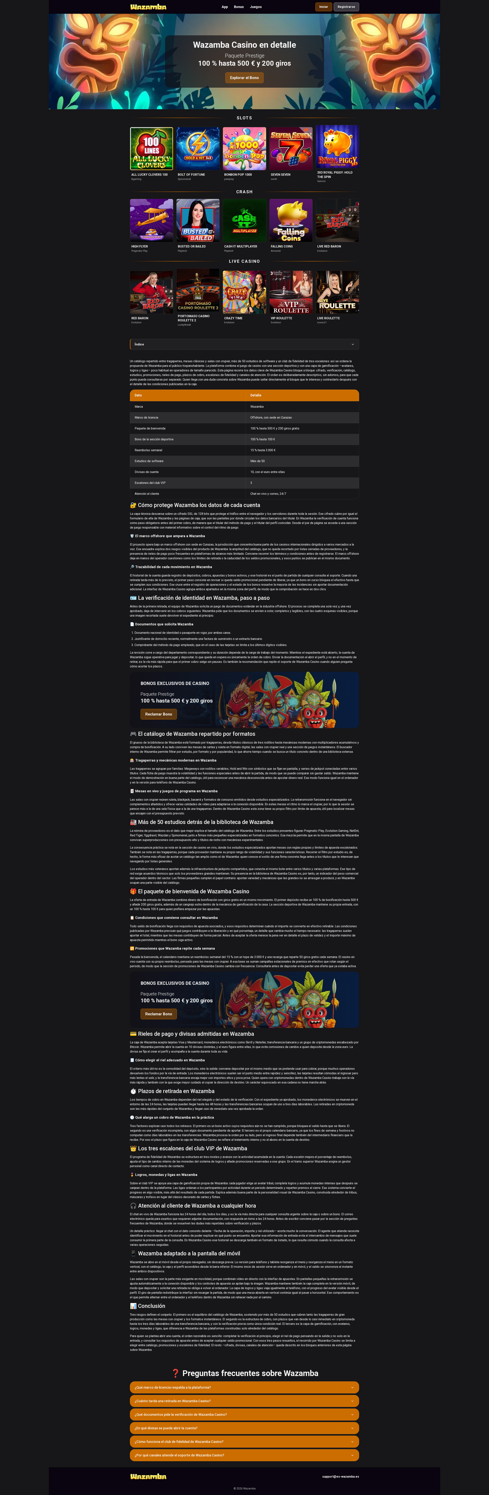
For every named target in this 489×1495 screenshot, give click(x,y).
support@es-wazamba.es (340, 1476)
